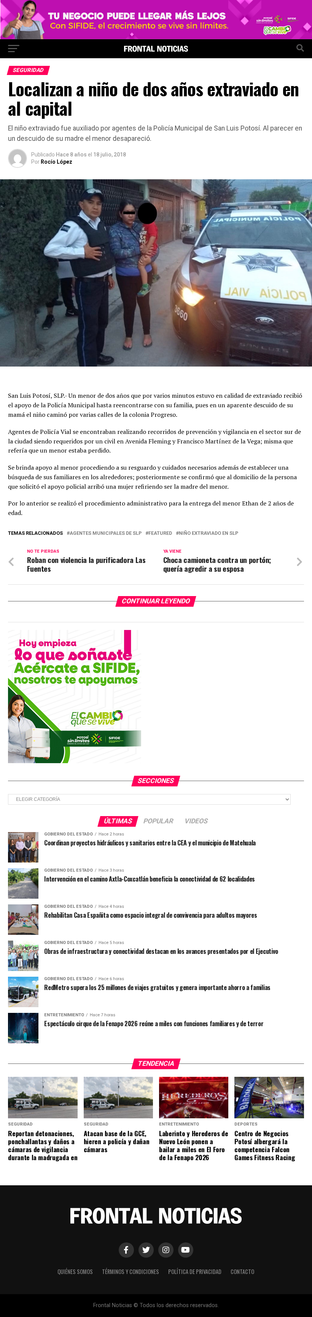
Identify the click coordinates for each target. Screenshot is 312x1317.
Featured (160, 533)
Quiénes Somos (75, 1272)
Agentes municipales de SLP (106, 533)
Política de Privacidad (194, 1272)
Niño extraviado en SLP (208, 533)
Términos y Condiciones (130, 1272)
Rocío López (56, 162)
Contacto (242, 1272)
